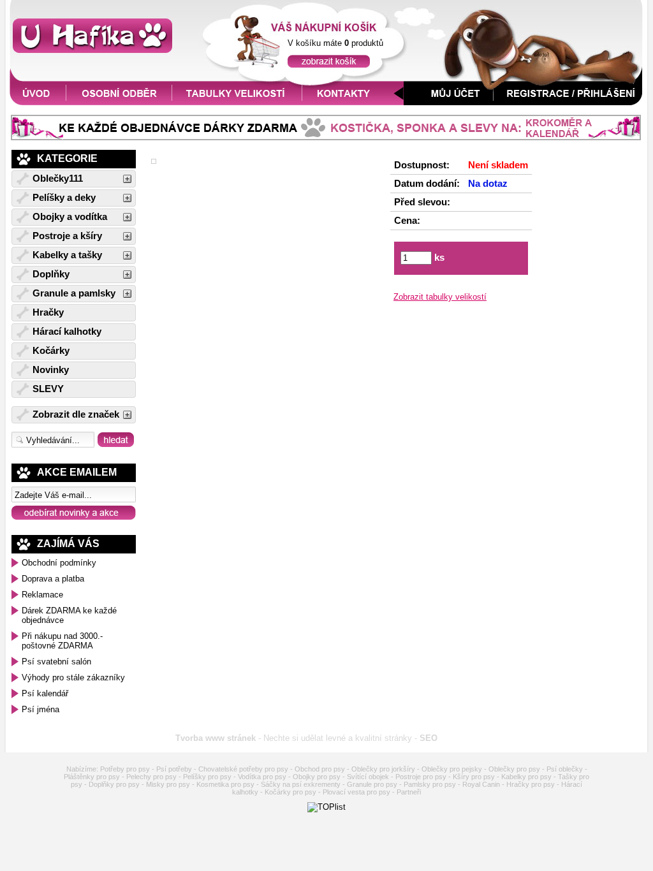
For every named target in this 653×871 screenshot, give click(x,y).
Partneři (409, 792)
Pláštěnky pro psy (92, 776)
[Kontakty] (353, 102)
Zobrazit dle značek (76, 414)
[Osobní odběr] (119, 102)
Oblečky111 (58, 178)
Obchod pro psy (320, 769)
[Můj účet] (449, 102)
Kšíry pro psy (474, 776)
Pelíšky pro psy (207, 776)
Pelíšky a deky (64, 198)
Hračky (48, 312)
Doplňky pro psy (114, 784)
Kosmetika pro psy (225, 784)
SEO (428, 738)
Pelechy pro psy (151, 776)
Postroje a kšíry (67, 236)
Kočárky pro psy (290, 792)
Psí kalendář (45, 693)
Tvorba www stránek (215, 738)
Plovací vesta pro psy (356, 792)
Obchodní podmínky (59, 562)
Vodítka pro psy (262, 776)
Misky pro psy (168, 784)
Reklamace (42, 594)
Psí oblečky (565, 769)
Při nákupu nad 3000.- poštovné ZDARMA (62, 640)
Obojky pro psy (317, 776)
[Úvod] (35, 102)
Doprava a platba (53, 578)
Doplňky (51, 274)
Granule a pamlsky (74, 293)
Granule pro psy (372, 784)
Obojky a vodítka (70, 217)
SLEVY (48, 389)
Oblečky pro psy (514, 769)
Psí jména (40, 709)
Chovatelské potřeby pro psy (243, 769)
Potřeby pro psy (125, 769)
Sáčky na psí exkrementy (301, 784)
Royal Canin (481, 784)
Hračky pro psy (530, 784)
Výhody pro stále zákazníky (73, 677)
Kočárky (51, 351)
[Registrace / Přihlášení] (571, 102)
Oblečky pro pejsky (452, 769)
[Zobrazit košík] (329, 65)
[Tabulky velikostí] (237, 102)
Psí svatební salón (56, 661)
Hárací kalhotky (67, 331)
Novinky (51, 370)
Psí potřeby (174, 769)
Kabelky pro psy (526, 776)
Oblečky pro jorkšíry (383, 769)
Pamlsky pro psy (430, 784)
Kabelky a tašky (67, 255)
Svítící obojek (368, 776)
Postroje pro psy (420, 776)
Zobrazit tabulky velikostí (440, 297)
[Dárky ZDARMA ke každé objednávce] (326, 137)
